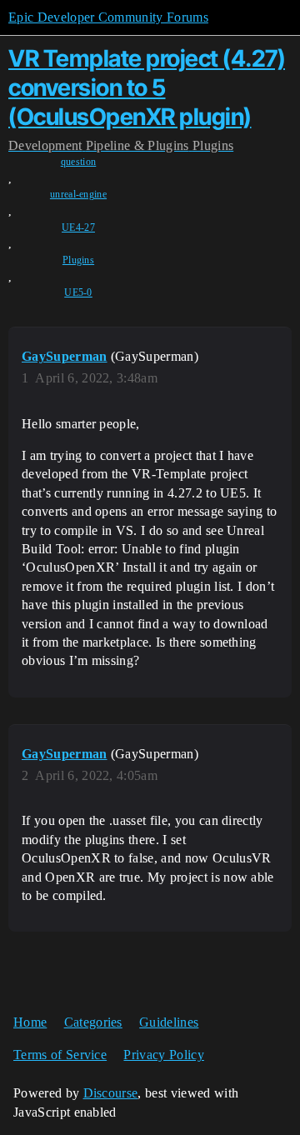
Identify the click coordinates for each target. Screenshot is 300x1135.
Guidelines (168, 1022)
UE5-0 (78, 292)
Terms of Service (60, 1055)
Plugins (78, 260)
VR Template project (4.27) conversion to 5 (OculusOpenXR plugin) (146, 87)
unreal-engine (78, 194)
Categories (93, 1022)
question (79, 162)
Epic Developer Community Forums (108, 17)
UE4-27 (78, 227)
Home (30, 1022)
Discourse (110, 1093)
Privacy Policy (163, 1055)
